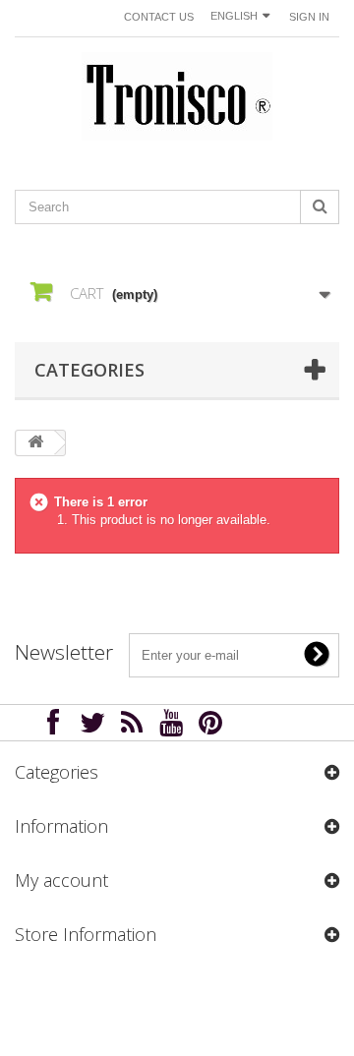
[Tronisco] (177, 96)
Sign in (309, 17)
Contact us (159, 17)
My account (61, 880)
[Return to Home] (35, 443)
